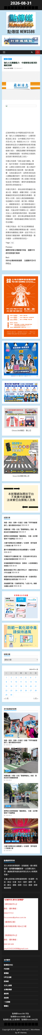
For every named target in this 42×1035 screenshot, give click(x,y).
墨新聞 (6, 993)
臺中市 (9, 59)
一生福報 (7, 1002)
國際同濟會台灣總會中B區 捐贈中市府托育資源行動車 (20, 250)
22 (6, 690)
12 (26, 682)
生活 (5, 59)
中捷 (12, 243)
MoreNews (35, 1029)
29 (6, 695)
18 (21, 686)
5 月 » (36, 698)
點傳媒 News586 (21, 31)
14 (36, 682)
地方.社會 (8, 770)
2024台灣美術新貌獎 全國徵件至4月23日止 (21, 260)
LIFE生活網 (7, 977)
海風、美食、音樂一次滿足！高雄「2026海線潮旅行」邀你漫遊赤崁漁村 (21, 725)
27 (31, 690)
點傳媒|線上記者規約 (11, 1019)
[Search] (32, 52)
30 (11, 695)
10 (16, 682)
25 (21, 690)
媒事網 (6, 981)
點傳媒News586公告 (29, 1019)
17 (16, 686)
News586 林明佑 (8, 68)
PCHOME (6, 969)
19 (26, 686)
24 (16, 690)
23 (11, 690)
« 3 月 (6, 698)
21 (36, 686)
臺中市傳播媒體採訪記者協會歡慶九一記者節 (19, 549)
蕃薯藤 (6, 973)
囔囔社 (6, 1006)
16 (11, 686)
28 (36, 690)
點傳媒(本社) (8, 965)
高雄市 (11, 735)
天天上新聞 (8, 985)
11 (21, 682)
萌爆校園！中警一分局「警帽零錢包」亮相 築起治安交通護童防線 (21, 760)
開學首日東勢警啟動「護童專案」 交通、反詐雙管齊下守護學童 (21, 795)
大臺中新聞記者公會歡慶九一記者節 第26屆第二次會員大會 (21, 831)
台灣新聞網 (8, 989)
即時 (37, 52)
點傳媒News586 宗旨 (20, 1013)
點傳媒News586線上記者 (20, 1016)
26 (26, 690)
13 (31, 682)
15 (6, 686)
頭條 (17, 841)
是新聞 (6, 998)
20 (31, 686)
